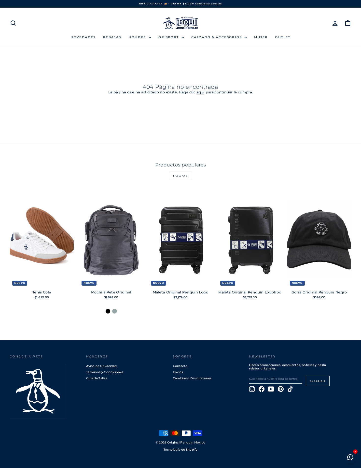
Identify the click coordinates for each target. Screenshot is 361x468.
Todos (180, 175)
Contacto (180, 366)
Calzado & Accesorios (217, 37)
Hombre (138, 37)
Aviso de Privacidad (101, 366)
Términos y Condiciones (105, 372)
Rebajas (112, 37)
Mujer (261, 37)
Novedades (83, 37)
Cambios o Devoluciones (192, 378)
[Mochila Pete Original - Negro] (108, 311)
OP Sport (169, 37)
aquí (201, 92)
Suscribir (318, 381)
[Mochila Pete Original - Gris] (114, 311)
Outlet (282, 37)
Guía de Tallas (96, 378)
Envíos (178, 372)
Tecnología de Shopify (180, 449)
